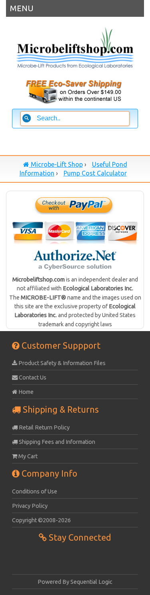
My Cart (27, 456)
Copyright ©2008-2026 (41, 520)
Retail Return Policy (44, 427)
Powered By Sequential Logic (75, 582)
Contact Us (32, 377)
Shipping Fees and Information (56, 442)
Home (25, 392)
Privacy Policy (30, 506)
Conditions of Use (34, 491)
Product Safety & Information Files (61, 363)
